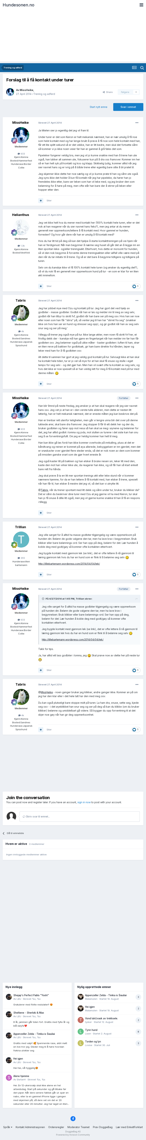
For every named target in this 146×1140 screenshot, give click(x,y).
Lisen (88, 1033)
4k (22, 331)
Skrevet (32, 998)
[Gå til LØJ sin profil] (9, 997)
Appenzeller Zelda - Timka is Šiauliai (34, 1033)
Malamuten (91, 998)
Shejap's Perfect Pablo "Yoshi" (31, 995)
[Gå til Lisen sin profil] (81, 1032)
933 (22, 153)
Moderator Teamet (78, 1127)
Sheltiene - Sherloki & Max (28, 1012)
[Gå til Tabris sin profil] (21, 313)
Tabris (20, 300)
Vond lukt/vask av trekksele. (101, 1018)
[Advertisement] (73, 36)
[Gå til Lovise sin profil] (81, 1043)
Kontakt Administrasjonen (30, 1127)
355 (22, 557)
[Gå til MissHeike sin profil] (10, 92)
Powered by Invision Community (73, 1134)
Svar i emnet (128, 106)
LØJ (19, 998)
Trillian (20, 527)
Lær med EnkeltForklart (129, 1127)
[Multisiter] (40, 200)
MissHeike (26, 89)
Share (109, 92)
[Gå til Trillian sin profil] (21, 540)
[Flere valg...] (136, 123)
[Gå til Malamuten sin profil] (81, 997)
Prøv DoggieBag (103, 1127)
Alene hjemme (21, 1076)
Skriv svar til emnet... (37, 816)
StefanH (21, 1079)
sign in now (84, 802)
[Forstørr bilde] (57, 373)
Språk (7, 1127)
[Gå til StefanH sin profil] (9, 1078)
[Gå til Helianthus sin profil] (21, 227)
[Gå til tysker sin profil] (81, 1020)
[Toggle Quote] (43, 598)
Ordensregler (56, 1127)
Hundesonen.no (18, 4)
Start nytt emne (98, 106)
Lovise (88, 1045)
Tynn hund (91, 1030)
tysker (88, 1022)
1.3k (22, 245)
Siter (49, 200)
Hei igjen (18, 1058)
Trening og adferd (44, 93)
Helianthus (20, 215)
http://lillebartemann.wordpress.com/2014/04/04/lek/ (69, 563)
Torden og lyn (93, 1041)
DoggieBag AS (73, 1131)
